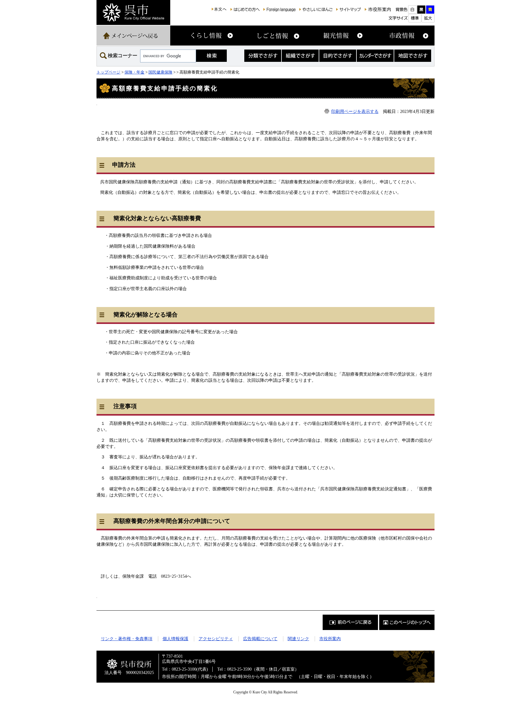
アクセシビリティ (216, 638)
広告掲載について (260, 638)
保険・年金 (134, 72)
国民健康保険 (160, 72)
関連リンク (298, 638)
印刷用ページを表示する (355, 111)
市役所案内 (330, 638)
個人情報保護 (175, 638)
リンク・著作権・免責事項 (126, 638)
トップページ (108, 72)
